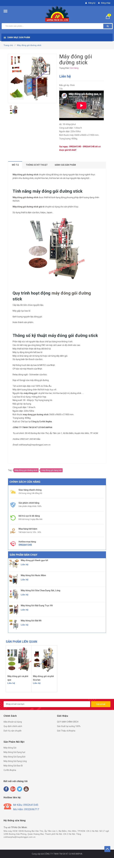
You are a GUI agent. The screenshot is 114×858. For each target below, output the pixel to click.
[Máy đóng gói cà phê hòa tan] (44, 659)
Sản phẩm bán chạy (23, 554)
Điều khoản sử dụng (13, 722)
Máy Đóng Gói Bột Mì (31, 620)
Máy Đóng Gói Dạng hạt (14, 752)
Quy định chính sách (13, 726)
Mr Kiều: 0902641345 (25, 804)
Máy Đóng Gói (10, 748)
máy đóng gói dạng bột (52, 470)
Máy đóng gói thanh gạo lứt (34, 560)
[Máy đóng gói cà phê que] (18, 659)
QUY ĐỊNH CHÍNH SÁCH (67, 722)
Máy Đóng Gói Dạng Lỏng (15, 761)
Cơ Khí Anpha (10, 770)
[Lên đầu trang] (107, 849)
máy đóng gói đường (71, 293)
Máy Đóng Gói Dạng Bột (14, 756)
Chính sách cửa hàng (25, 481)
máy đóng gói (36, 380)
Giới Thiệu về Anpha (66, 731)
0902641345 (75, 146)
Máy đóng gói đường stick (26, 470)
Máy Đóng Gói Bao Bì (13, 765)
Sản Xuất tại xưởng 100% (68, 726)
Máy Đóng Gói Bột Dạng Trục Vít (37, 605)
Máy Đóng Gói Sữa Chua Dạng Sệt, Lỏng (40, 590)
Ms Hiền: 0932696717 (26, 809)
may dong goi (29, 414)
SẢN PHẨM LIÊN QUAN (21, 641)
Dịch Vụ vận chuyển (13, 731)
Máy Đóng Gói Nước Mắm (33, 575)
